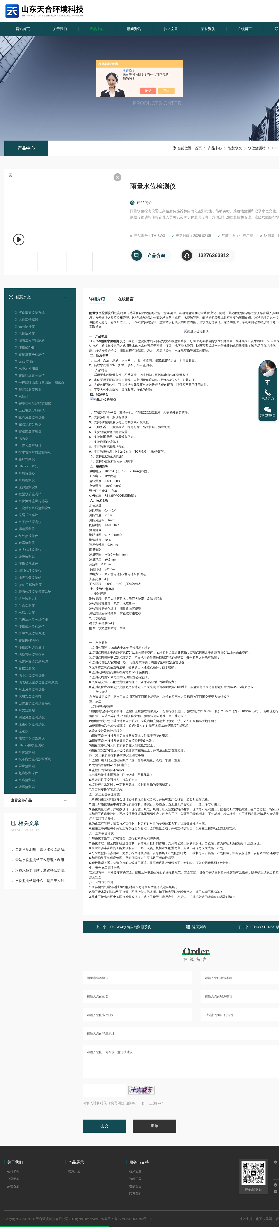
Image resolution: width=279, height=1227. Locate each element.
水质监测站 (27, 780)
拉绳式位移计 (28, 515)
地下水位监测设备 (32, 675)
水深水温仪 (27, 612)
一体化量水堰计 (30, 445)
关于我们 (60, 29)
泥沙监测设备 (28, 487)
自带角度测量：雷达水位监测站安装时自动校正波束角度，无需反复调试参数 (42, 849)
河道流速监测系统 (32, 312)
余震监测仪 (27, 543)
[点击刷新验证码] (141, 1090)
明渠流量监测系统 (32, 717)
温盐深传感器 (28, 319)
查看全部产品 (21, 800)
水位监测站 (256, 148)
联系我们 (135, 1193)
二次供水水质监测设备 (35, 508)
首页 (198, 148)
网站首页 (23, 29)
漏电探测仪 (27, 529)
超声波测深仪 (28, 773)
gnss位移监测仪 (30, 584)
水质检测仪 (27, 480)
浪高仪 (23, 438)
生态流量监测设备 (32, 417)
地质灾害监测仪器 (32, 654)
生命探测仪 (27, 605)
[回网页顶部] (267, 382)
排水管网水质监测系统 (35, 452)
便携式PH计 (27, 347)
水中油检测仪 (28, 368)
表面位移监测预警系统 (35, 591)
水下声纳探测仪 (30, 522)
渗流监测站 (27, 557)
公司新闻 (13, 1179)
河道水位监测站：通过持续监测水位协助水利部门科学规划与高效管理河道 (42, 870)
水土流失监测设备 (32, 689)
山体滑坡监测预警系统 (35, 703)
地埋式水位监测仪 (32, 738)
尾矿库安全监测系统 (33, 661)
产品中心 (97, 29)
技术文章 (171, 29)
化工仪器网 (264, 1219)
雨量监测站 (27, 766)
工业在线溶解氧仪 (32, 410)
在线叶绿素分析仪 (32, 375)
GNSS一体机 (28, 466)
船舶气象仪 (27, 459)
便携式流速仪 (28, 564)
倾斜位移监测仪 (30, 571)
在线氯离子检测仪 (32, 354)
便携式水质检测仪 (32, 626)
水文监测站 (27, 710)
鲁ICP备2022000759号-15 (132, 1219)
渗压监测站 (27, 787)
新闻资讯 (134, 29)
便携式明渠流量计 (32, 647)
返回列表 (199, 927)
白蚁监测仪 (27, 668)
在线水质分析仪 (30, 424)
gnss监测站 (27, 361)
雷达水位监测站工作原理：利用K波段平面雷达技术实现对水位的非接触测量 (42, 860)
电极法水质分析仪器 (33, 619)
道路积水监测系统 (32, 724)
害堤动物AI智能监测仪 (35, 403)
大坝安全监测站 (30, 696)
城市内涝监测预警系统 (35, 759)
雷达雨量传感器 (30, 431)
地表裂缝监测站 (30, 578)
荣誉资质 (208, 29)
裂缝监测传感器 (30, 389)
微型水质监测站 (30, 494)
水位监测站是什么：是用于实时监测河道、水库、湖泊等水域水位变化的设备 (42, 881)
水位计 (23, 396)
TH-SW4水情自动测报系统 (130, 927)
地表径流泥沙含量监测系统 (38, 682)
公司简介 (13, 1171)
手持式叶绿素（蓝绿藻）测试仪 (41, 382)
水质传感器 (27, 473)
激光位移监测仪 (30, 550)
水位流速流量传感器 (33, 501)
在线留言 (245, 29)
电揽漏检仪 (27, 333)
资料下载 (135, 1179)
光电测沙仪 (27, 326)
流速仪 (23, 731)
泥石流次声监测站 (32, 340)
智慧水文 (235, 148)
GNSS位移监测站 (31, 745)
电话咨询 (268, 398)
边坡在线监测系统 (32, 633)
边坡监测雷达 (28, 598)
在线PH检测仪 (29, 640)
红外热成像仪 (28, 536)
